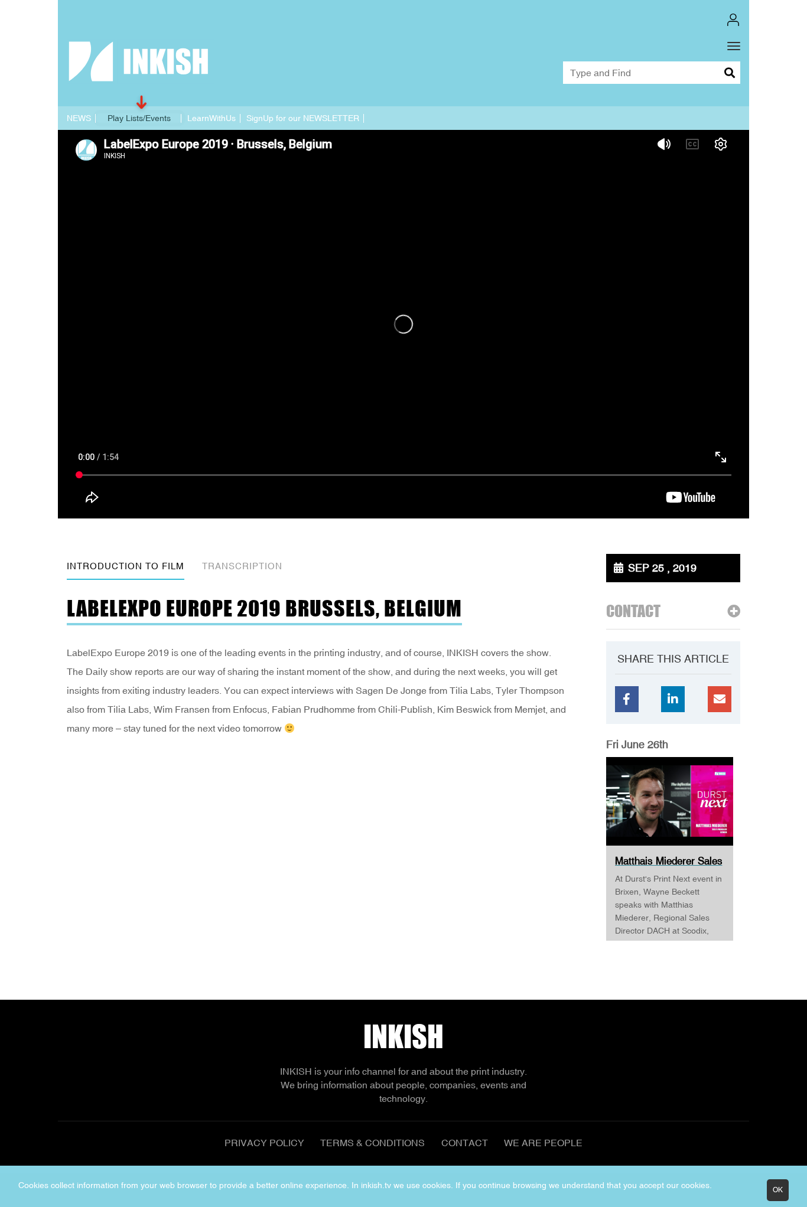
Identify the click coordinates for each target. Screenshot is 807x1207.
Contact (464, 1142)
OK (778, 1190)
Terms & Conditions (372, 1142)
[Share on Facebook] (627, 699)
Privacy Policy (264, 1142)
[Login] (733, 20)
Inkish (403, 1037)
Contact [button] (633, 611)
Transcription (242, 566)
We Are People (543, 1142)
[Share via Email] (719, 699)
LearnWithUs (211, 118)
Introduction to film (125, 566)
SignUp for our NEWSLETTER (302, 118)
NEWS (79, 118)
